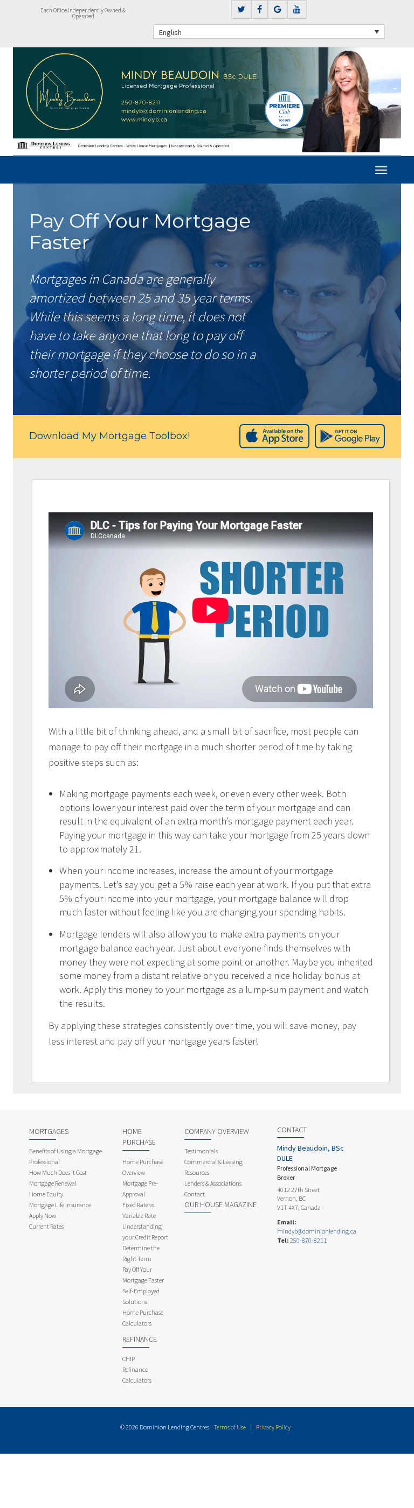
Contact (194, 1194)
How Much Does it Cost (58, 1172)
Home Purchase (139, 1136)
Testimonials (201, 1151)
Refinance (139, 1339)
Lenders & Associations (213, 1183)
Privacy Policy (273, 1427)
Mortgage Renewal (53, 1183)
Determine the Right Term (141, 1253)
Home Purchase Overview (142, 1167)
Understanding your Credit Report (145, 1231)
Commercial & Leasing (213, 1162)
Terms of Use (229, 1427)
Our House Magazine (220, 1204)
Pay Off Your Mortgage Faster (143, 1274)
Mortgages (48, 1131)
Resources (196, 1172)
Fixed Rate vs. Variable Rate (139, 1210)
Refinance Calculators (136, 1374)
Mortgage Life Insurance (60, 1205)
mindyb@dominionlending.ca (316, 1231)
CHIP (128, 1359)
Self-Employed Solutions (141, 1296)
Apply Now (42, 1215)
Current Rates (46, 1226)
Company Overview (216, 1131)
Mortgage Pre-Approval (140, 1188)
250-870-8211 (308, 1240)
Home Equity (46, 1194)
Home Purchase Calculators (142, 1317)
